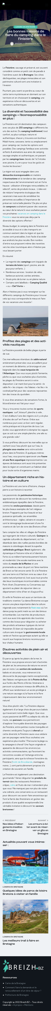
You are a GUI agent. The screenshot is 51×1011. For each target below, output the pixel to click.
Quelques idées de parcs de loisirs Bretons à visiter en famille (25, 892)
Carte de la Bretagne (15, 983)
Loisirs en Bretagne (25, 27)
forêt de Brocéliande (22, 762)
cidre (12, 785)
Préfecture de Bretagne (17, 995)
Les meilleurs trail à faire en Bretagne (21, 942)
